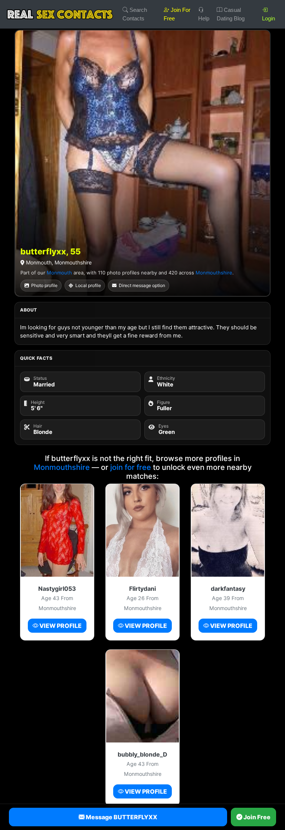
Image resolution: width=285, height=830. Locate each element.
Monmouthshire (214, 273)
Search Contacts (134, 14)
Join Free (256, 817)
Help (203, 18)
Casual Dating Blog (231, 14)
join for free (130, 467)
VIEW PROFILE (60, 625)
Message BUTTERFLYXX (121, 817)
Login (268, 18)
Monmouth (59, 273)
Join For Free (177, 14)
